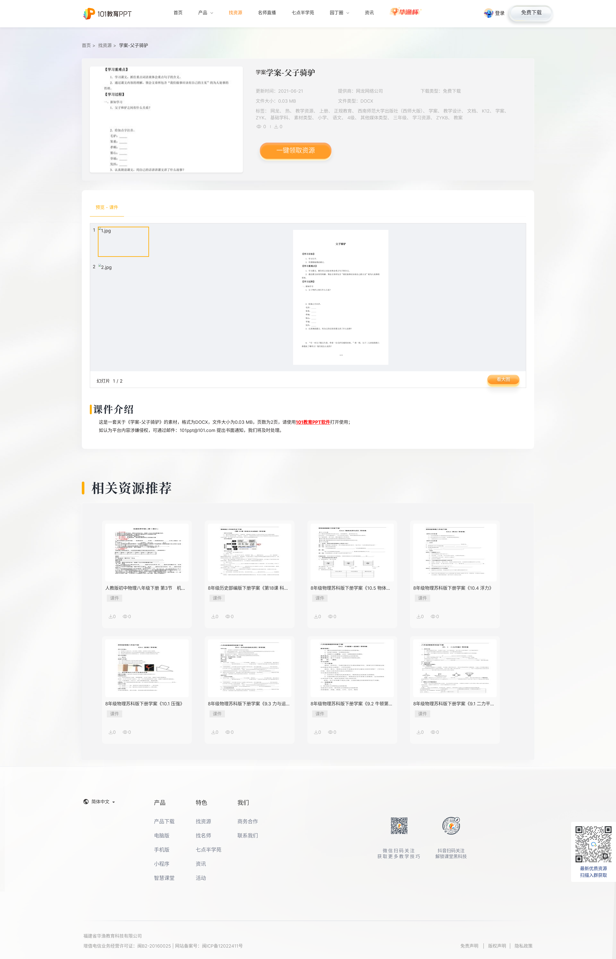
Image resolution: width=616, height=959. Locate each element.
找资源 (105, 45)
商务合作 (247, 821)
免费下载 (531, 12)
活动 (201, 878)
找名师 (203, 835)
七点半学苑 (208, 850)
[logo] (107, 13)
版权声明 (497, 946)
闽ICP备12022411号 (222, 946)
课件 (114, 598)
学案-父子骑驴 (133, 45)
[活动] (406, 13)
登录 (500, 13)
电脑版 (161, 835)
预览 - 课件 (107, 207)
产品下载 (164, 821)
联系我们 (247, 835)
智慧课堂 (164, 878)
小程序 (161, 864)
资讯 (201, 864)
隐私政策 (524, 946)
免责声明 (470, 946)
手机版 (161, 850)
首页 (86, 45)
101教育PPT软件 (313, 422)
